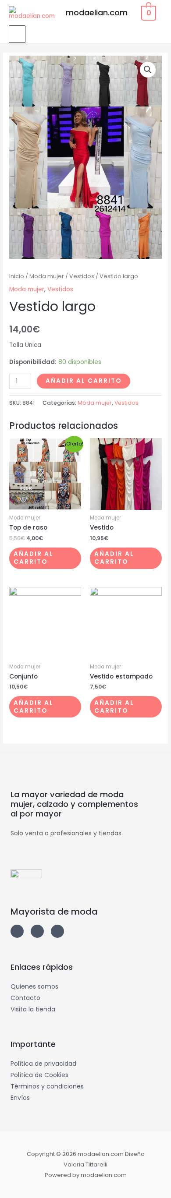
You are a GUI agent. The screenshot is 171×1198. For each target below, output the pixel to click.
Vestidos (81, 276)
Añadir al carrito (83, 381)
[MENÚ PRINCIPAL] (17, 34)
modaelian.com (97, 12)
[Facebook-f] (37, 931)
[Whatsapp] (57, 931)
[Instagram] (17, 931)
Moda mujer (46, 276)
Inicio (16, 276)
